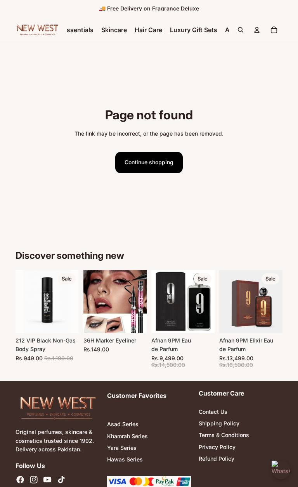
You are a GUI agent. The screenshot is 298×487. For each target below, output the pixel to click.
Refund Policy (216, 458)
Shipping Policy (219, 423)
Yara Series (122, 447)
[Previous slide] (91, 301)
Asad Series (123, 424)
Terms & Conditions (224, 435)
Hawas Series (125, 459)
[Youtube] (47, 479)
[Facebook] (20, 479)
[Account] (256, 29)
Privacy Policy (217, 447)
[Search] (240, 29)
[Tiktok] (61, 479)
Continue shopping (149, 162)
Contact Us (213, 411)
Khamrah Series (127, 435)
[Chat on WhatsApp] (281, 470)
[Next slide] (138, 301)
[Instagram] (33, 479)
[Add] (67, 321)
